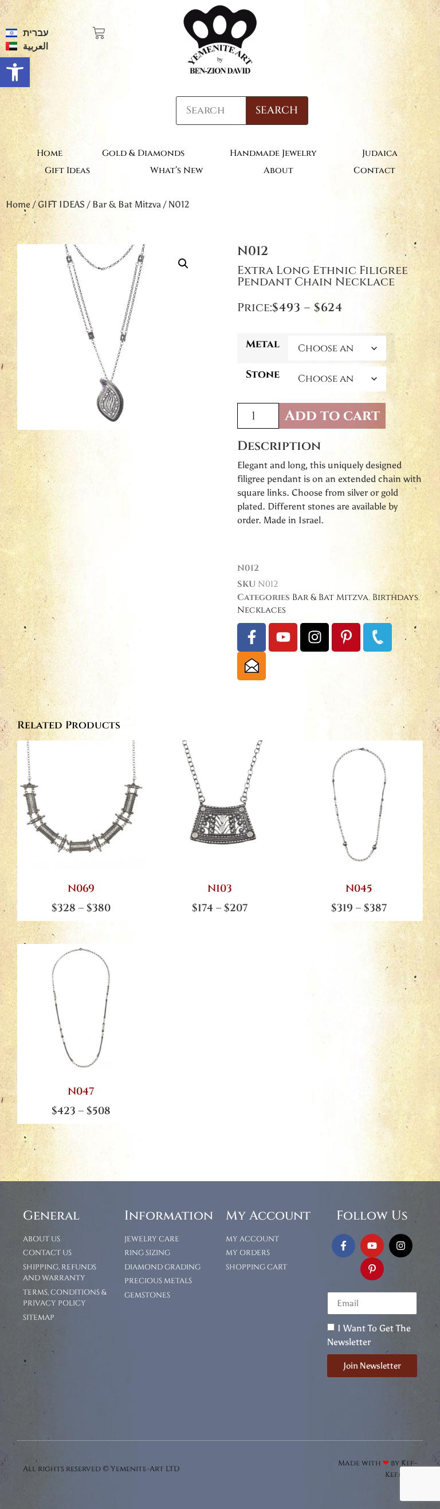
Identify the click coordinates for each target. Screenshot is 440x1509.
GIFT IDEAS (61, 204)
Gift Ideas (67, 170)
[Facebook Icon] (251, 637)
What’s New (176, 170)
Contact (374, 170)
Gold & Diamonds (143, 153)
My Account (268, 1216)
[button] (15, 72)
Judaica (380, 153)
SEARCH (277, 110)
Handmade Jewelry (273, 153)
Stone (263, 375)
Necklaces (261, 610)
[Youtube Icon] (283, 637)
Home (49, 153)
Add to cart (332, 415)
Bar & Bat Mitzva (126, 204)
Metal (263, 344)
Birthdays (395, 597)
